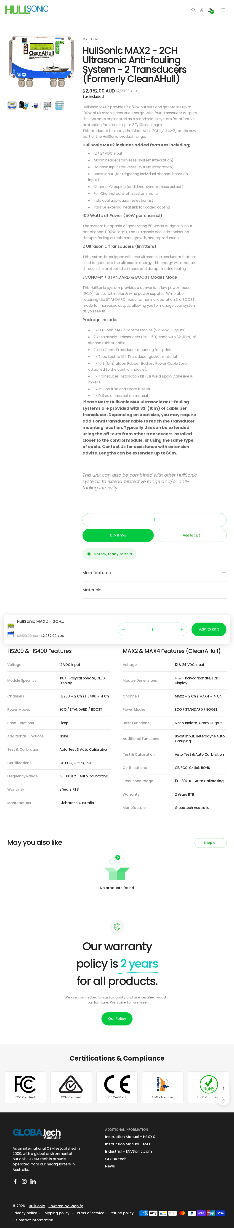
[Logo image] (26, 9)
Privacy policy (25, 1213)
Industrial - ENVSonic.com (128, 1151)
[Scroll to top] (223, 1089)
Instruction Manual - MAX (128, 1144)
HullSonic (37, 1206)
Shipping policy (56, 1213)
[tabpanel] (13, 107)
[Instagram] (24, 1181)
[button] (88, 520)
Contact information (34, 1220)
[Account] (201, 10)
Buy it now (118, 535)
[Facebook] (15, 1181)
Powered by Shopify (65, 1206)
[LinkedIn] (33, 1181)
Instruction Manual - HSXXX (130, 1136)
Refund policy (122, 1213)
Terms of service (89, 1213)
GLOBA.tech (115, 1159)
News (110, 1166)
